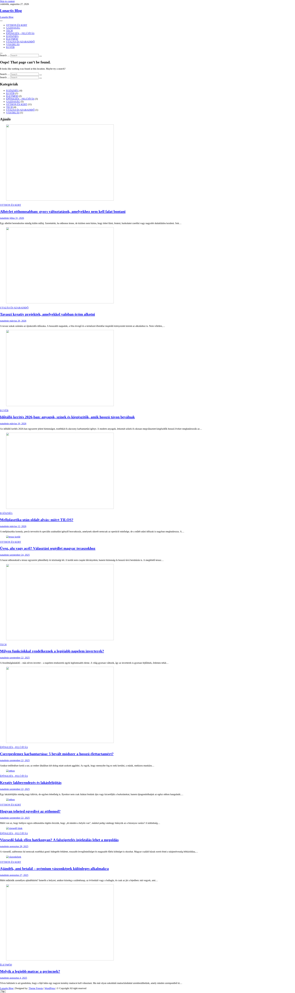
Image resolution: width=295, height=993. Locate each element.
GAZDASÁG (13, 28)
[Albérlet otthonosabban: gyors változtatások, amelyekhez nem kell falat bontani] (60, 199)
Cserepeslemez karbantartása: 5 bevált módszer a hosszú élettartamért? (57, 754)
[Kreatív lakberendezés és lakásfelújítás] (10, 771)
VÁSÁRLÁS (13, 44)
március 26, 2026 (17, 320)
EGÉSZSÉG (12, 36)
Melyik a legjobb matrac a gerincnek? (30, 971)
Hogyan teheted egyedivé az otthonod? (30, 811)
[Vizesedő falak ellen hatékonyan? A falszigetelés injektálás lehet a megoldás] (14, 828)
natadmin (4, 218)
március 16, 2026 (17, 423)
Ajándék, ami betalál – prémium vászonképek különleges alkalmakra (54, 869)
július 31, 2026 (16, 218)
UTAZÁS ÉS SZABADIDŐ (20, 41)
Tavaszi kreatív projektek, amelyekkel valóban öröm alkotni (47, 314)
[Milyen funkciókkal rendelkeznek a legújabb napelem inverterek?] (60, 639)
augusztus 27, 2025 (18, 875)
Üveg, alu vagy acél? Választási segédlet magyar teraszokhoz (47, 548)
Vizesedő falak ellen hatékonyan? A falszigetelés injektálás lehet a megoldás (59, 840)
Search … (5, 55)
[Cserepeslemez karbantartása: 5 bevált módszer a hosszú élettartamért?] (60, 742)
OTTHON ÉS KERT (16, 25)
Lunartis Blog (11, 11)
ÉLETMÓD (12, 39)
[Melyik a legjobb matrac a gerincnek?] (60, 959)
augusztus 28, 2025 (18, 846)
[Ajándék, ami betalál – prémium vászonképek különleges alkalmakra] (13, 857)
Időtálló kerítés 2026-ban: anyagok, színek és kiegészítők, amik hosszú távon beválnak (67, 417)
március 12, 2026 (17, 526)
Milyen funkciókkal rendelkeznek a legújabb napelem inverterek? (52, 651)
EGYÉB (10, 47)
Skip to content (7, 1)
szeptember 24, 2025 (19, 555)
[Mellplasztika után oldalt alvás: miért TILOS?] (60, 508)
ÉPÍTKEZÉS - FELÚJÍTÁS (14, 747)
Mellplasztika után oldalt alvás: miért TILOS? (36, 520)
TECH (9, 30)
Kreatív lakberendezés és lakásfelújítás (30, 783)
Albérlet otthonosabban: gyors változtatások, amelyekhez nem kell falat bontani (63, 211)
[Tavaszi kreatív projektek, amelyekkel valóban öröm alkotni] (60, 302)
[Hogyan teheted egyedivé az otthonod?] (10, 799)
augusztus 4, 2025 (18, 978)
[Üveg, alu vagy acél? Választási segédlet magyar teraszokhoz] (13, 536)
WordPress (50, 988)
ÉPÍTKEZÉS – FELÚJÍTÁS (20, 33)
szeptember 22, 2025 (19, 657)
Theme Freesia (36, 988)
